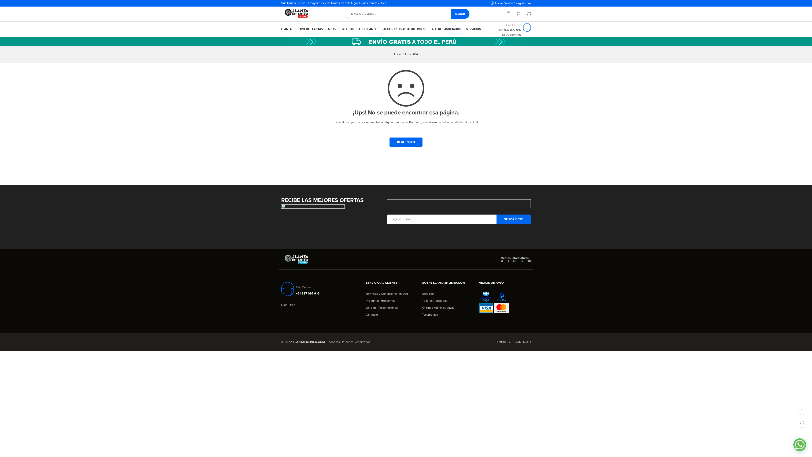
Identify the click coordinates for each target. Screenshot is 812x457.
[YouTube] (529, 261)
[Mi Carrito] (508, 14)
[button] (799, 444)
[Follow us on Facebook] (508, 261)
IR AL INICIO (406, 142)
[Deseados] (519, 14)
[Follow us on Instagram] (522, 261)
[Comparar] (529, 14)
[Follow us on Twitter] (502, 261)
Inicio (397, 54)
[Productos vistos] (802, 422)
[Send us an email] (515, 261)
